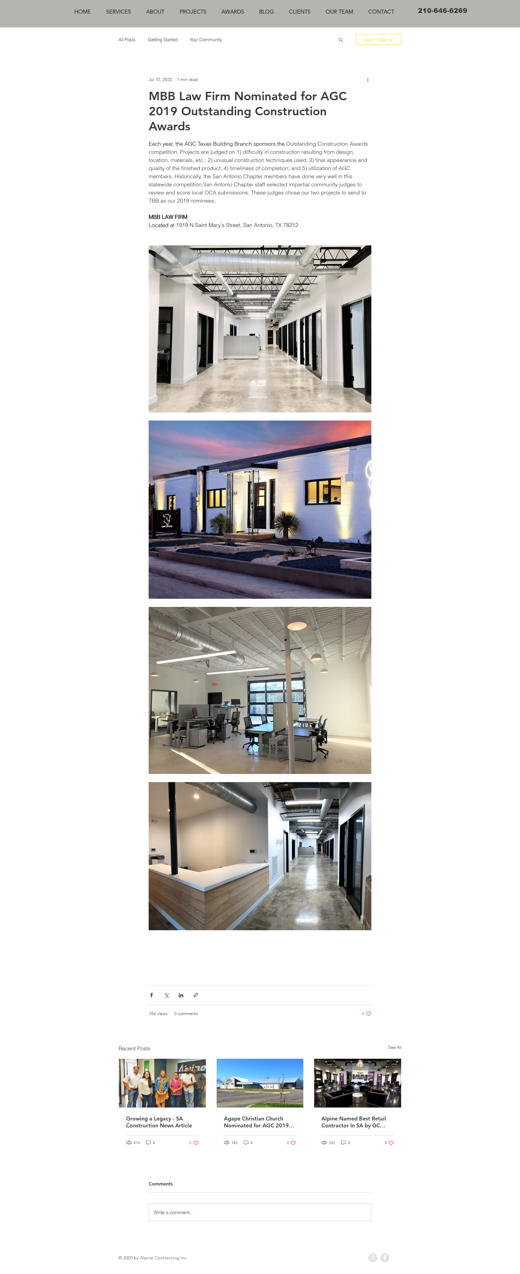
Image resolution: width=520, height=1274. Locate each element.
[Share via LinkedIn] (181, 995)
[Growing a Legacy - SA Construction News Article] (162, 1083)
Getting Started (163, 39)
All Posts (127, 39)
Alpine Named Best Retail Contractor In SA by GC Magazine (353, 1122)
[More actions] (367, 79)
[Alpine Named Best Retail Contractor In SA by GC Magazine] (357, 1083)
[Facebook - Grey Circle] (384, 1257)
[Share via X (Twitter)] (166, 995)
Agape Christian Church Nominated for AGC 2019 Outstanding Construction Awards (256, 1122)
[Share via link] (196, 995)
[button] (341, 39)
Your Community (206, 39)
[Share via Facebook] (151, 995)
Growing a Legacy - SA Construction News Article (159, 1122)
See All (394, 1047)
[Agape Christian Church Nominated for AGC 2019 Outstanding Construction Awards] (260, 1083)
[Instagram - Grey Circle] (372, 1257)
